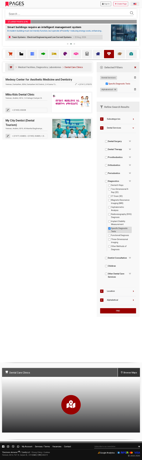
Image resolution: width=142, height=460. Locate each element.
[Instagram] (8, 446)
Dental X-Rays (117, 185)
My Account (27, 446)
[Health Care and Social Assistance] (11, 67)
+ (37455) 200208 (19, 110)
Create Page (122, 4)
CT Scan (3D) (117, 196)
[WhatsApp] (18, 446)
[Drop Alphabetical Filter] (135, 89)
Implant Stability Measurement (118, 222)
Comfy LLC (26, 452)
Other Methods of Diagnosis (119, 247)
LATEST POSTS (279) (19, 22)
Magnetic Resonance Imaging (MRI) (120, 201)
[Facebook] (3, 446)
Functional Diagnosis (120, 235)
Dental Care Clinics (73, 67)
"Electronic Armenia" (10, 452)
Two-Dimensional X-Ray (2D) (120, 190)
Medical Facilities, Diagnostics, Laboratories (39, 67)
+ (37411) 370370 (85, 84)
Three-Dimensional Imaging (119, 240)
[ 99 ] (39, 455)
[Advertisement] (118, 338)
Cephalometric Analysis (117, 208)
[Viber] (13, 446)
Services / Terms (42, 446)
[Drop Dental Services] (135, 77)
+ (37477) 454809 (19, 136)
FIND (118, 311)
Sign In (107, 4)
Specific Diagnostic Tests (119, 84)
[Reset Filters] (135, 68)
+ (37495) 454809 (33, 136)
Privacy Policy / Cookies (41, 452)
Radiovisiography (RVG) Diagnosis (121, 215)
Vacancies (56, 446)
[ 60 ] (34, 455)
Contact (67, 446)
